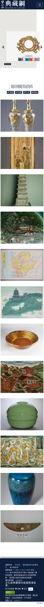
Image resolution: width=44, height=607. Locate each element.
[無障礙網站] (10, 592)
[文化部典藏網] (13, 4)
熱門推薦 (10, 92)
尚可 (25, 589)
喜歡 (19, 589)
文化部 (17, 565)
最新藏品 (35, 92)
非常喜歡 (10, 589)
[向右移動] (41, 47)
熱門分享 (27, 92)
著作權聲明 (14, 567)
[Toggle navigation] (40, 5)
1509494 (19, 580)
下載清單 (39, 603)
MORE (7, 64)
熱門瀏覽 (18, 92)
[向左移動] (3, 47)
